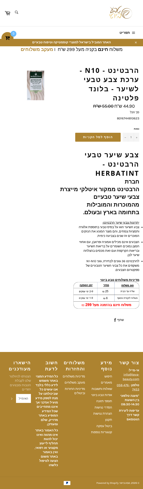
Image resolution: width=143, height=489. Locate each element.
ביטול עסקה (104, 426)
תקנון (108, 420)
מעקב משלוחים (37, 49)
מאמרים (106, 382)
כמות (136, 129)
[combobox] (16, 12)
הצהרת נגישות (102, 413)
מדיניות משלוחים (74, 376)
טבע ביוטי (124, 483)
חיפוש (108, 376)
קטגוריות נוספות (101, 432)
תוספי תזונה (104, 401)
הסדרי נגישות (103, 407)
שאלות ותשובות (102, 389)
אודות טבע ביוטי (101, 395)
